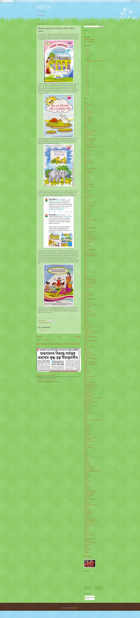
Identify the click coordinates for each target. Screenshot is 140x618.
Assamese (86, 148)
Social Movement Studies (89, 499)
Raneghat (86, 473)
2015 (86, 78)
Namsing (86, 431)
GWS (85, 273)
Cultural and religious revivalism (90, 202)
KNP (85, 319)
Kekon (85, 317)
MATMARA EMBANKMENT (90, 362)
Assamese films (87, 150)
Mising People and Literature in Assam (92, 398)
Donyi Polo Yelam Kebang (89, 227)
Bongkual (86, 176)
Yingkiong (86, 552)
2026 (86, 48)
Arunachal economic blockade (90, 130)
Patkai (85, 459)
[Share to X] (51, 320)
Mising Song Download (88, 406)
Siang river (86, 485)
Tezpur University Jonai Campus (90, 520)
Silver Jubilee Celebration (89, 493)
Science (85, 483)
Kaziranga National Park (89, 315)
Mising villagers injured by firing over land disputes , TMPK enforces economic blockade (58, 344)
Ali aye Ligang (87, 115)
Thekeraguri (86, 526)
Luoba (85, 342)
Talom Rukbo (86, 509)
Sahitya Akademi (87, 481)
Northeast (86, 435)
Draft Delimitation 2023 (89, 231)
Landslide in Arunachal (88, 330)
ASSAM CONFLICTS (88, 140)
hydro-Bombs (86, 285)
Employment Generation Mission (90, 237)
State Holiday (86, 503)
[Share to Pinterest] (54, 320)
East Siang (86, 233)
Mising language (87, 392)
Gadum (85, 257)
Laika (85, 322)
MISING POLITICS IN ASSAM (90, 402)
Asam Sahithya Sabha (88, 134)
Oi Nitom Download (88, 441)
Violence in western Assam (89, 542)
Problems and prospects (88, 469)
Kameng (85, 309)
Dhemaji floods (87, 214)
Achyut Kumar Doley (88, 111)
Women (85, 546)
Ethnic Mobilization (88, 241)
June (88, 56)
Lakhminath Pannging (88, 326)
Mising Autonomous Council (90, 384)
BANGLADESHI (87, 154)
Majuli (85, 348)
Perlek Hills (86, 463)
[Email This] (48, 320)
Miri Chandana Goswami (89, 376)
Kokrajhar (86, 321)
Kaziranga (86, 313)
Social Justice (86, 497)
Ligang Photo (86, 334)
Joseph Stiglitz (87, 307)
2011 (86, 87)
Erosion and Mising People (89, 239)
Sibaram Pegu (87, 487)
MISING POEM (87, 400)
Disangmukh (86, 224)
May (88, 58)
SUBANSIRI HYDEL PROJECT (90, 505)
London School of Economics (90, 340)
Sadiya (85, 479)
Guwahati (86, 271)
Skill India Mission (88, 495)
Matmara (86, 360)
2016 (86, 76)
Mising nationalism (88, 396)
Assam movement (87, 142)
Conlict (85, 192)
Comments (88, 599)
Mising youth (86, 412)
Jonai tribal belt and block (89, 305)
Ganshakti (86, 261)
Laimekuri (86, 324)
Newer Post (39, 336)
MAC (85, 344)
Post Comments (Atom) (47, 339)
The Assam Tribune (88, 522)
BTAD (85, 188)
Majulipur (86, 350)
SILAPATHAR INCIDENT (89, 491)
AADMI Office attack (88, 105)
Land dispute (86, 328)
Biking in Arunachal (88, 162)
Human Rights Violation (89, 279)
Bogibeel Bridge (87, 170)
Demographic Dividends (89, 206)
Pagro (85, 453)
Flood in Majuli (87, 245)
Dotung (85, 229)
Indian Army (86, 291)
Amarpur (86, 125)
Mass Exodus (86, 356)
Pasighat (85, 457)
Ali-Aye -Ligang (87, 119)
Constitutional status (88, 196)
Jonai (85, 301)
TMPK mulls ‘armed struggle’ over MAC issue (46, 380)
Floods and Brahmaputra (89, 249)
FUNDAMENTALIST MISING (90, 255)
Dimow (85, 222)
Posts (87, 596)
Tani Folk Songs (87, 511)
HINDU (85, 275)
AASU (85, 109)
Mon (85, 421)
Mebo (85, 368)
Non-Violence (87, 433)
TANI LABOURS (87, 513)
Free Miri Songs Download (89, 253)
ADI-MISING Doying (88, 113)
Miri (85, 374)
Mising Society (87, 404)
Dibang (85, 218)
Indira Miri (86, 297)
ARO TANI (86, 128)
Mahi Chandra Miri (88, 346)
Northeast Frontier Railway (89, 437)
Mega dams (86, 370)
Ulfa (85, 536)
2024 (86, 50)
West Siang (86, 544)
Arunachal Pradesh (88, 132)
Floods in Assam (87, 251)
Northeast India (87, 439)
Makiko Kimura (87, 352)
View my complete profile (89, 41)
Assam (85, 136)
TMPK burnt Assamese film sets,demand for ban (46, 375)
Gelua (85, 263)
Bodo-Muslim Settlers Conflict (90, 168)
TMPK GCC (86, 532)
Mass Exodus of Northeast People (90, 358)
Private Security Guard (88, 467)
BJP (84, 164)
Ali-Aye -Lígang (87, 121)
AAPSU (85, 107)
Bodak (85, 166)
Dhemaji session (87, 216)
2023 (86, 52)
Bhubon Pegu (86, 160)
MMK (85, 418)
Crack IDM (86, 198)
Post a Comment (43, 330)
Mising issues (86, 390)
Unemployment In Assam (89, 538)
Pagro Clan (86, 455)
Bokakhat (86, 174)
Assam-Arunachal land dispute (90, 146)
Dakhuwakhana (87, 204)
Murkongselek (87, 427)
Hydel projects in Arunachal (89, 281)
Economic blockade (88, 235)
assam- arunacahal (87, 144)
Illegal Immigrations (88, 287)
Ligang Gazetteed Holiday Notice (90, 332)
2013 (86, 83)
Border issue (86, 180)
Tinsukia (85, 528)
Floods (85, 247)
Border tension (87, 182)
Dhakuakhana (86, 208)
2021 (86, 67)
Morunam (86, 423)
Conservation (86, 194)
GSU (85, 269)
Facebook (86, 243)
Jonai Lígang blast (87, 303)
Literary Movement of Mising (90, 336)
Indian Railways (87, 293)
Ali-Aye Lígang (87, 117)
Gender (85, 265)
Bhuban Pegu (86, 158)
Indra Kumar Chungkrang (89, 299)
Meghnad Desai (87, 372)
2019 (86, 69)
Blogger (76, 608)
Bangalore (86, 152)
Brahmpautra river (87, 186)
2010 (86, 89)
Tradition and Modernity (89, 534)
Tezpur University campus (89, 518)
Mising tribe (86, 408)
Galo (85, 259)
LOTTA (43, 7)
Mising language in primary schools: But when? (94, 61)
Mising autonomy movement (90, 386)
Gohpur (85, 267)
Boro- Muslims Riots (88, 184)
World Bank (86, 550)
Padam (85, 451)
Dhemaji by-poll (87, 210)
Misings (85, 416)
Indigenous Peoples (88, 295)
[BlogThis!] (49, 320)
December (89, 54)
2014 (86, 81)
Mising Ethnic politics (88, 388)
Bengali (85, 156)
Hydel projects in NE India (89, 283)
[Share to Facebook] (52, 320)
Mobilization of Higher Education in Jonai (92, 419)
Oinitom (85, 443)
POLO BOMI (86, 465)
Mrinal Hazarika (87, 425)
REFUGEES (86, 477)
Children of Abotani (89, 39)
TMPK (85, 530)
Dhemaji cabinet (87, 212)
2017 (86, 74)
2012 (86, 85)
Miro (85, 378)
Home (59, 336)
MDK (85, 366)
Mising (85, 380)
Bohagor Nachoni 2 (88, 172)
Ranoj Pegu (86, 475)
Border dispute (87, 178)
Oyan (85, 449)
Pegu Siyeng (86, 461)
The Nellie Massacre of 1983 (89, 524)
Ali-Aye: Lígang (87, 122)
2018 (86, 72)
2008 (86, 94)
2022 (86, 65)
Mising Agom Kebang (88, 382)
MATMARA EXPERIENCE (89, 364)
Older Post (78, 336)
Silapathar (86, 489)
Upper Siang (86, 540)
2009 (86, 92)
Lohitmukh (86, 338)
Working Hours (87, 548)
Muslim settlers (87, 429)
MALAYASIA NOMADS (89, 354)
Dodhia (85, 225)
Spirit (85, 501)
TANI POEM (86, 515)
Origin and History (88, 447)
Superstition (86, 507)
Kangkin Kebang (87, 311)
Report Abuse (87, 556)
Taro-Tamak (86, 516)
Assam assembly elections (89, 138)
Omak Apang (86, 445)
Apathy (85, 127)
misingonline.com (87, 414)
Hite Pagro (86, 277)
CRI (85, 200)
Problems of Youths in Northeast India (91, 471)
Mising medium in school (46, 322)
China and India (87, 190)
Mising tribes (86, 410)
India (85, 289)
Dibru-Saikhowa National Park (90, 220)
